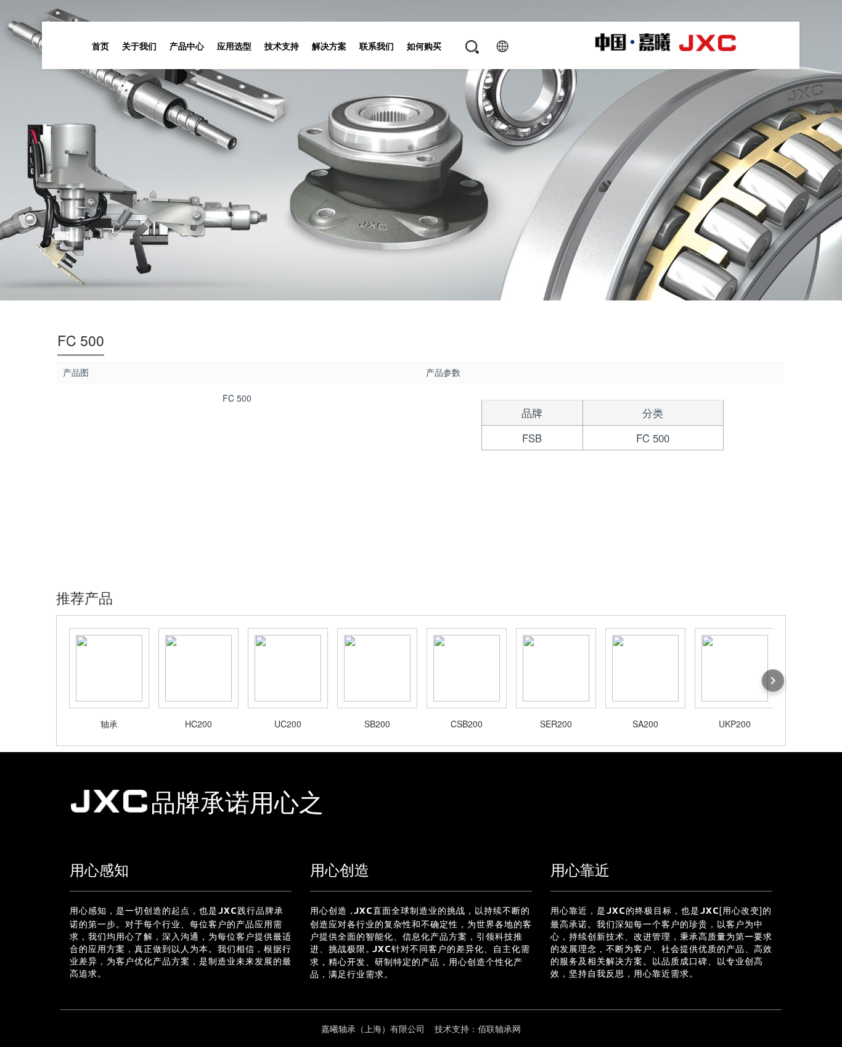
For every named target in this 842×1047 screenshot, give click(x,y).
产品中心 (187, 45)
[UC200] (288, 668)
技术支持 (282, 45)
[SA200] (645, 668)
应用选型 (235, 45)
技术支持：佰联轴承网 (476, 1028)
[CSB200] (467, 668)
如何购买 (424, 45)
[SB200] (377, 668)
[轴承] (109, 668)
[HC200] (198, 668)
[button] (467, 53)
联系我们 (377, 45)
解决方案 (330, 45)
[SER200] (556, 668)
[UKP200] (735, 668)
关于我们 (140, 45)
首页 (101, 45)
